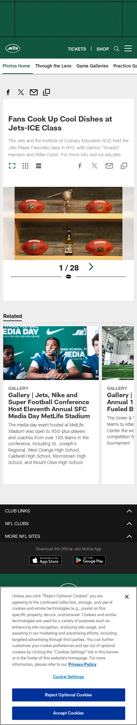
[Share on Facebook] (8, 95)
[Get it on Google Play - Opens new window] (89, 563)
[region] (68, 656)
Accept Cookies (68, 712)
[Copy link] (46, 93)
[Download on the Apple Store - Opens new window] (45, 561)
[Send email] (34, 95)
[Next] (91, 267)
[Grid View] (25, 166)
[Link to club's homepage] (12, 46)
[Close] (127, 597)
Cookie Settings (68, 676)
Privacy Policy (82, 664)
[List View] (38, 166)
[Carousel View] (12, 166)
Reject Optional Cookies (68, 694)
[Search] (116, 48)
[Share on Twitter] (21, 95)
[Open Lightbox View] (68, 237)
